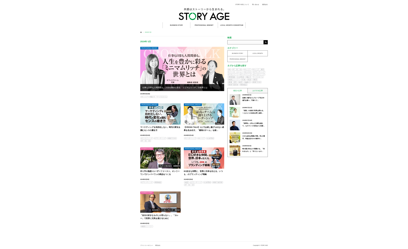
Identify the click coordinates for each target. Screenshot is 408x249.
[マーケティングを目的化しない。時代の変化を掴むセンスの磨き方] (160, 114)
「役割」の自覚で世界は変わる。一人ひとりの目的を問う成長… (253, 112)
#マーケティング (146, 138)
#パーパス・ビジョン (235, 72)
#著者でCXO (172, 138)
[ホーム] (141, 32)
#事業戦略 (231, 77)
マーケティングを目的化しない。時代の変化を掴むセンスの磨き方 (160, 128)
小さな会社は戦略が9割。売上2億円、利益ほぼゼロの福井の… (253, 137)
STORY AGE (264, 245)
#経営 (186, 182)
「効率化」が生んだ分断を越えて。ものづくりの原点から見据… (253, 124)
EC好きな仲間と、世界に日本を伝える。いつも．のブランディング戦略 (203, 172)
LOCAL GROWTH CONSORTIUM (231, 25)
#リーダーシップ (190, 138)
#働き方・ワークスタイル (158, 97)
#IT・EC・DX (145, 141)
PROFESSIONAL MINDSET (204, 25)
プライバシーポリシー (146, 245)
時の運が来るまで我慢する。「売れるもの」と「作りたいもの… (253, 150)
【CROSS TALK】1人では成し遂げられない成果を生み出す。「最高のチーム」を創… (204, 128)
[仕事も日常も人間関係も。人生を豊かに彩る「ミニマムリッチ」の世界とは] (182, 69)
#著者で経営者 (217, 182)
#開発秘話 (157, 182)
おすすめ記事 (258, 90)
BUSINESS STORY (176, 25)
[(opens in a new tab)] (160, 158)
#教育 (255, 79)
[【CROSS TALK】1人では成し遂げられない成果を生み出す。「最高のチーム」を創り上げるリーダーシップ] (204, 114)
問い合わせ (255, 4)
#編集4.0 (247, 82)
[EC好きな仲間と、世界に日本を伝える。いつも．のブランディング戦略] (204, 158)
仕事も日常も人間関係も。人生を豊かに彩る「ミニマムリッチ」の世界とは (174, 88)
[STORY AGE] (204, 14)
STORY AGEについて (242, 4)
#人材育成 (210, 138)
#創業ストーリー (146, 226)
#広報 (243, 79)
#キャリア (144, 97)
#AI (229, 69)
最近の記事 (237, 90)
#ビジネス (247, 72)
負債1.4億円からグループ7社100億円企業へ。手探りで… (253, 99)
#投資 (249, 79)
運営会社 (265, 4)
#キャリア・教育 (258, 69)
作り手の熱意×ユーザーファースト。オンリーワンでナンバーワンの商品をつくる (160, 172)
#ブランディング (160, 138)
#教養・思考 (232, 82)
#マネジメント (233, 74)
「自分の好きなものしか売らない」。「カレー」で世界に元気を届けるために (159, 216)
